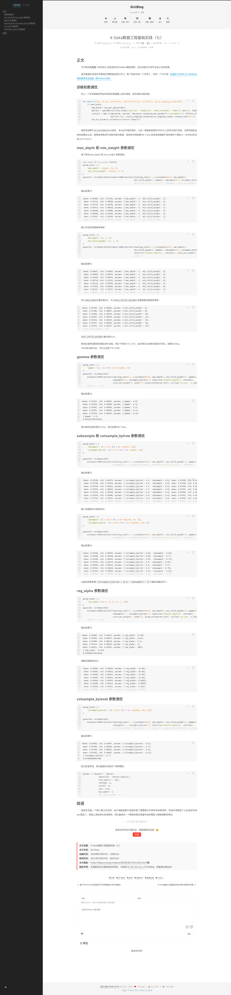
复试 (130, 877)
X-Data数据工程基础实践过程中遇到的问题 (175, 884)
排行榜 (114, 21)
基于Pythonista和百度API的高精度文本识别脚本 (100, 884)
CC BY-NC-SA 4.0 (136, 867)
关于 (160, 21)
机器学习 (139, 877)
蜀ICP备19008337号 (110, 986)
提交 (189, 934)
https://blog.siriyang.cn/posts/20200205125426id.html (119, 862)
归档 (149, 21)
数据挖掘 (150, 877)
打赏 (137, 834)
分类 (136, 21)
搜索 (168, 21)
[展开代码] (188, 101)
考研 (113, 877)
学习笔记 (121, 877)
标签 (125, 21)
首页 (106, 21)
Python (160, 877)
